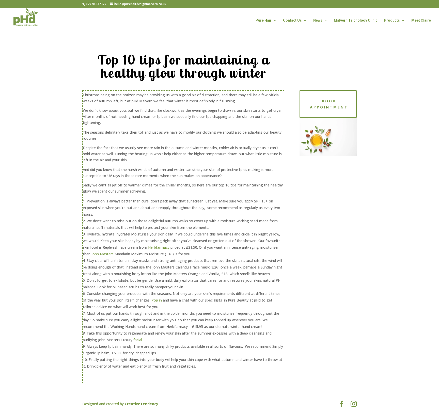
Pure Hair (264, 20)
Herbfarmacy (158, 247)
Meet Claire (421, 20)
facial (137, 339)
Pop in (156, 300)
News (317, 20)
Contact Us (292, 20)
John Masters (102, 253)
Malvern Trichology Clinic (356, 20)
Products (392, 20)
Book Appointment (329, 104)
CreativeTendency (141, 403)
